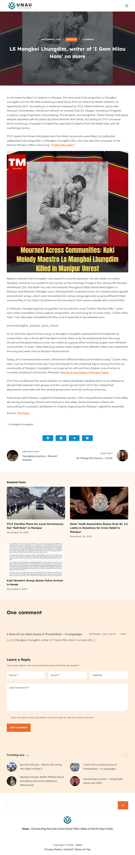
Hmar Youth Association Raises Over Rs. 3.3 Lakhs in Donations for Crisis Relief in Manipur (99, 527)
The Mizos (23, 413)
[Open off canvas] (126, 5)
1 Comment (88, 39)
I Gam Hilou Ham (62, 145)
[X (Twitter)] (61, 438)
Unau (79, 844)
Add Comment (19, 687)
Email (55, 675)
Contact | (69, 849)
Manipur (71, 39)
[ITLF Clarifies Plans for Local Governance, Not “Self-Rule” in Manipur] (36, 503)
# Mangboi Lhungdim (21, 424)
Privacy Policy (53, 849)
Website (97, 675)
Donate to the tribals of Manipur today (84, 372)
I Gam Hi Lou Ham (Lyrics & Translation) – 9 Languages (44, 634)
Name (14, 675)
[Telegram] (74, 438)
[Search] (123, 805)
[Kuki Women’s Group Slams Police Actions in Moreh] (36, 559)
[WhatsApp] (87, 438)
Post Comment (18, 727)
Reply (124, 634)
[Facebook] (47, 438)
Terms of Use (82, 849)
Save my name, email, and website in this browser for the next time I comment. (52, 717)
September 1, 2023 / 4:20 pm (102, 634)
